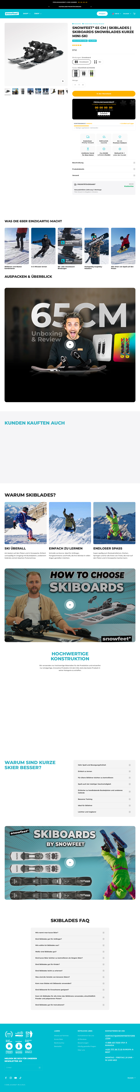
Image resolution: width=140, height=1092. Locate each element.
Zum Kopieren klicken (104, 116)
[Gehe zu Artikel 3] (23, 91)
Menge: (75, 80)
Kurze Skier (58, 1039)
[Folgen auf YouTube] (15, 1078)
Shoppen (102, 13)
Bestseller (58, 1046)
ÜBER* (36, 13)
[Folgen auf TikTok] (20, 1078)
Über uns (81, 1050)
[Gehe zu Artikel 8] (61, 92)
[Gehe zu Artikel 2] (15, 91)
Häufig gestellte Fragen (87, 1046)
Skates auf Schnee (61, 1036)
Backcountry (59, 1043)
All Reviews (82, 1039)
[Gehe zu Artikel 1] (8, 91)
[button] (77, 45)
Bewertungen (83, 1043)
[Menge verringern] (75, 85)
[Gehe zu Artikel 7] (53, 91)
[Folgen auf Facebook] (6, 1078)
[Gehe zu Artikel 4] (30, 91)
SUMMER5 (104, 113)
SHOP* (25, 13)
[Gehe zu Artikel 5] (38, 91)
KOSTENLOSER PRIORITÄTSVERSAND (70, 6)
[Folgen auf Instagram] (10, 1078)
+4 (18, 470)
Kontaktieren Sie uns (86, 1036)
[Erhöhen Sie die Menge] (83, 85)
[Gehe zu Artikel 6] (46, 91)
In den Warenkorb (104, 94)
